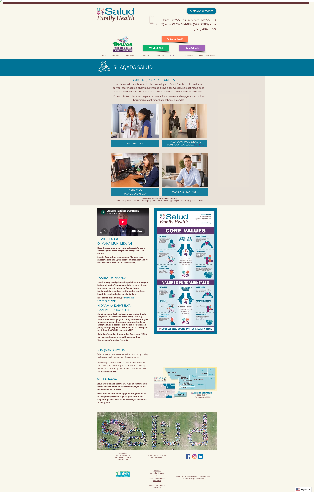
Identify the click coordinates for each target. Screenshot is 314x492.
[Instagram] (194, 456)
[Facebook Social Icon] (188, 456)
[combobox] (303, 489)
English (304, 490)
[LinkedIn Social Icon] (200, 456)
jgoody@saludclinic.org (179, 201)
